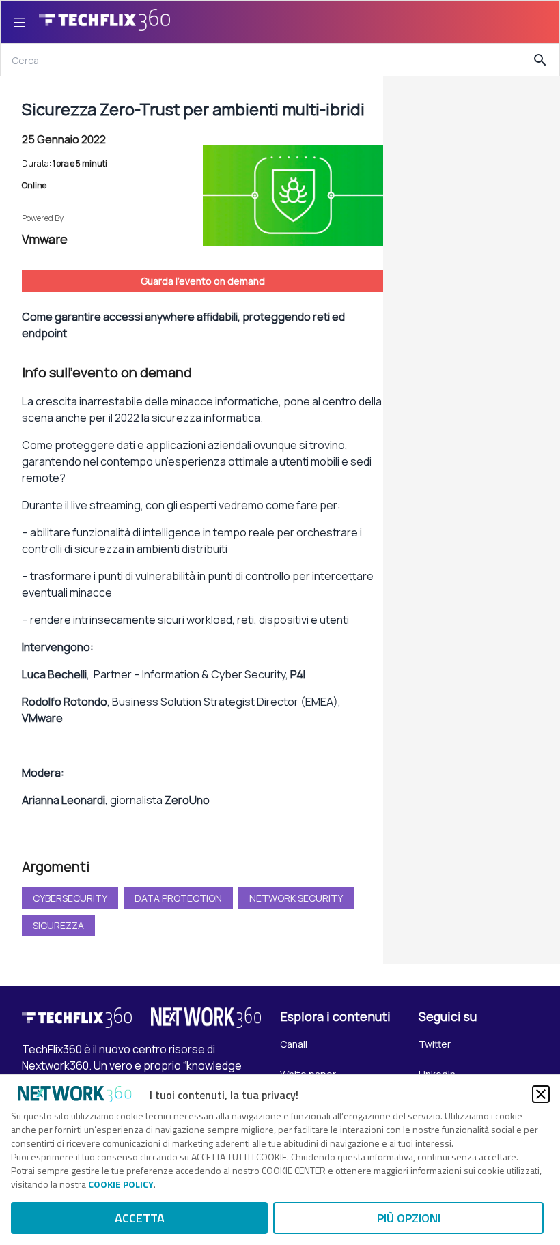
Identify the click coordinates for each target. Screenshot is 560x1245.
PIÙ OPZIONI (408, 1218)
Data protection (178, 897)
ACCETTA (140, 1218)
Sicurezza (58, 925)
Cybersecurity (70, 897)
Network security (296, 897)
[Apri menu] (20, 22)
